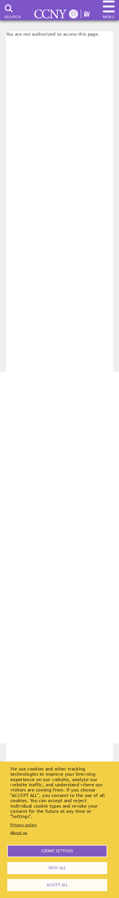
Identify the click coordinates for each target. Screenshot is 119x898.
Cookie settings (57, 850)
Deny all (57, 867)
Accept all (57, 884)
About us (18, 832)
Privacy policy (23, 824)
